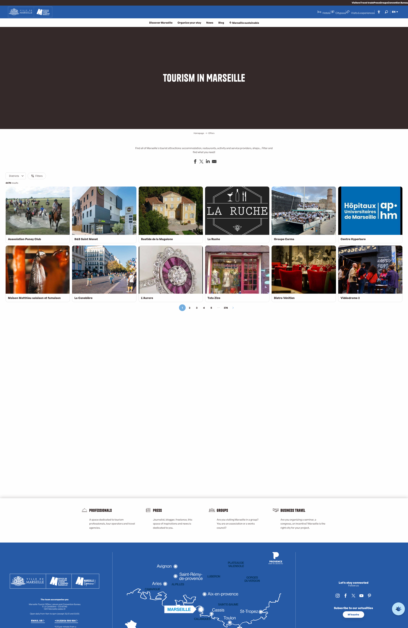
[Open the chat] (398, 608)
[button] (386, 12)
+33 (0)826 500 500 (65, 620)
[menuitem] (30, 12)
